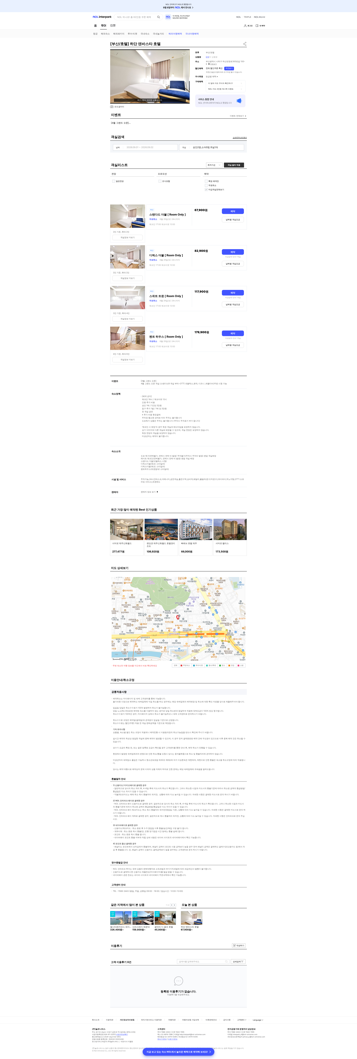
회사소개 (95, 1020)
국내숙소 (145, 33)
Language (257, 1020)
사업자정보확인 (122, 1034)
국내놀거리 (158, 33)
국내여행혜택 (192, 33)
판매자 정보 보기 (148, 492)
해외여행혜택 (175, 33)
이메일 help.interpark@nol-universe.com (189, 1034)
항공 (95, 33)
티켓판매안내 (211, 1020)
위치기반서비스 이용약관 (151, 1020)
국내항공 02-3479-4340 (188, 1037)
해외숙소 (105, 33)
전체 (175, 665)
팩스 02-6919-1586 (165, 1034)
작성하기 (240, 945)
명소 (223, 665)
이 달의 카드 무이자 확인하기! (220, 83)
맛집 (232, 665)
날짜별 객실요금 (233, 219)
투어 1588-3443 (163, 1032)
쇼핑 (241, 665)
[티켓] (113, 25)
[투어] (103, 25)
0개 (207, 57)
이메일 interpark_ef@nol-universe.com (242, 1034)
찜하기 (184, 54)
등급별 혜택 (211, 76)
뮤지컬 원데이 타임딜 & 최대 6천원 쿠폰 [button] (136, 17)
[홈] (95, 25)
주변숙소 (186, 665)
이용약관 (109, 1020)
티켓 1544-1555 (178, 1032)
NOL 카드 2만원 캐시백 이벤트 (220, 89)
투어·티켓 (132, 33)
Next (174, 905)
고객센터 (240, 1020)
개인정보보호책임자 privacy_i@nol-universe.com (246, 1037)
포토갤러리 (119, 106)
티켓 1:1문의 (172, 1039)
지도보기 (213, 64)
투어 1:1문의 (162, 1039)
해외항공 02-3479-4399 (167, 1037)
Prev (171, 905)
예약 (233, 211)
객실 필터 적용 (234, 165)
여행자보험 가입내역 (190, 1020)
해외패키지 (118, 33)
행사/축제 (212, 665)
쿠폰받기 (229, 68)
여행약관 (172, 1020)
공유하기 (245, 44)
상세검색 (237, 961)
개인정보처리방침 (127, 1020)
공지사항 (227, 1020)
